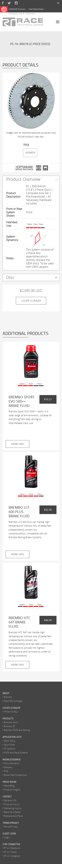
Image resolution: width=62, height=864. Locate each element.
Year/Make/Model (36, 9)
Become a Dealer (12, 812)
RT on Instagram (12, 855)
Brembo (8, 697)
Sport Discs (9, 740)
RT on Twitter (10, 851)
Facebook (3, 3)
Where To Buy (11, 711)
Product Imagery (12, 789)
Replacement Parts (13, 816)
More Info (17, 444)
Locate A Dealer (31, 300)
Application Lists (16, 13)
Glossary (8, 767)
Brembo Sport (11, 722)
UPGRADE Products (17, 9)
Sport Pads (9, 744)
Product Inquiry (12, 804)
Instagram (16, 3)
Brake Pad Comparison (15, 775)
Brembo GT (9, 726)
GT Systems (9, 748)
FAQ (6, 771)
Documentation (12, 763)
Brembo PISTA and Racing (17, 730)
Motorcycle (30, 13)
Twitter (9, 3)
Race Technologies (13, 700)
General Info (10, 800)
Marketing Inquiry (13, 808)
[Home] (23, 21)
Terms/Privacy (11, 826)
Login (7, 837)
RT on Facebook (12, 848)
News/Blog (9, 785)
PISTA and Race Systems (16, 752)
